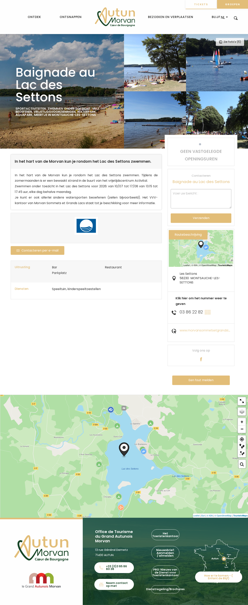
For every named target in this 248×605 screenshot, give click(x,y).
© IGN (210, 515)
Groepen (232, 4)
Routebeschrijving (188, 234)
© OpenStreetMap (223, 515)
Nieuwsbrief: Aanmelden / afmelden (165, 553)
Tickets (201, 4)
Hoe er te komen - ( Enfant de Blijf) (218, 577)
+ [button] (242, 421)
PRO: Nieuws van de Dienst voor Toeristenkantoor (165, 572)
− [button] (242, 429)
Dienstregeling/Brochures (165, 589)
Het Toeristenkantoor (165, 534)
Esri (203, 515)
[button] (235, 18)
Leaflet (196, 515)
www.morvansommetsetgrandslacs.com (210, 330)
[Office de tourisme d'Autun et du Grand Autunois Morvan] (115, 17)
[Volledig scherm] (241, 401)
